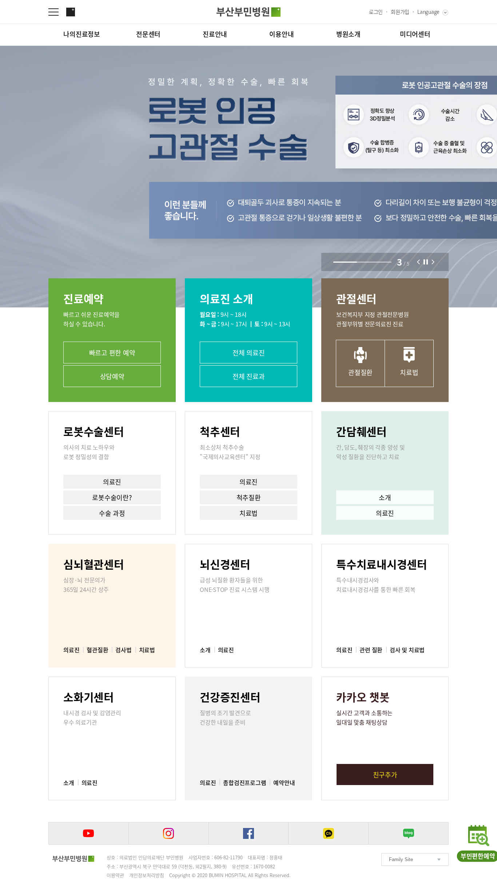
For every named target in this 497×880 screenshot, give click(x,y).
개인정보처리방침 (146, 875)
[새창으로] (88, 833)
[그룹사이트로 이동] (70, 12)
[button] (418, 262)
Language (428, 11)
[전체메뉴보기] (57, 12)
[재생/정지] (425, 262)
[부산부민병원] (248, 12)
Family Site (401, 859)
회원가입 (400, 11)
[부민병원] (73, 858)
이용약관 (115, 875)
